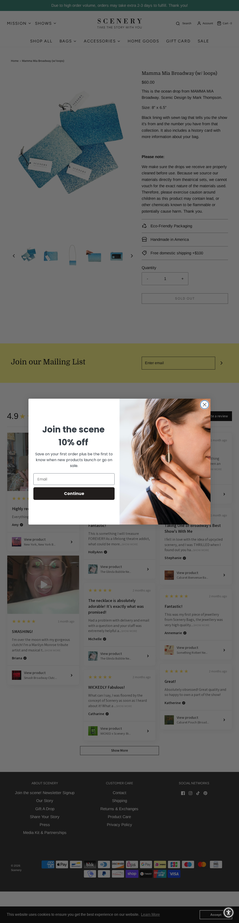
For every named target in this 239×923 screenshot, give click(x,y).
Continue (74, 493)
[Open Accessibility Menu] (228, 912)
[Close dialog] (204, 405)
